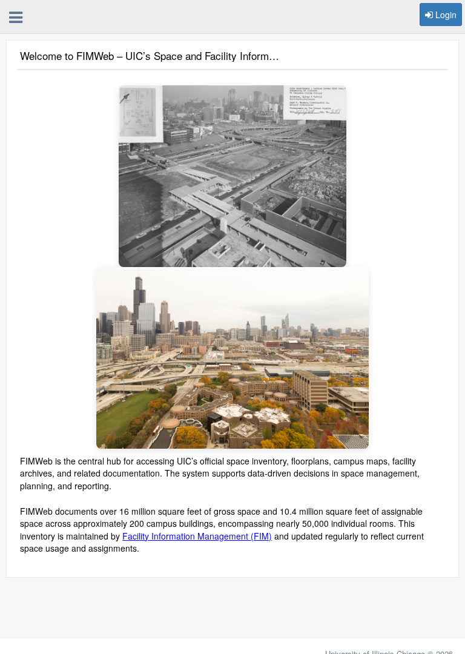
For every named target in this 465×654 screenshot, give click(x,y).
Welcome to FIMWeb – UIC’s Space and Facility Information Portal (151, 56)
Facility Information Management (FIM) (197, 536)
